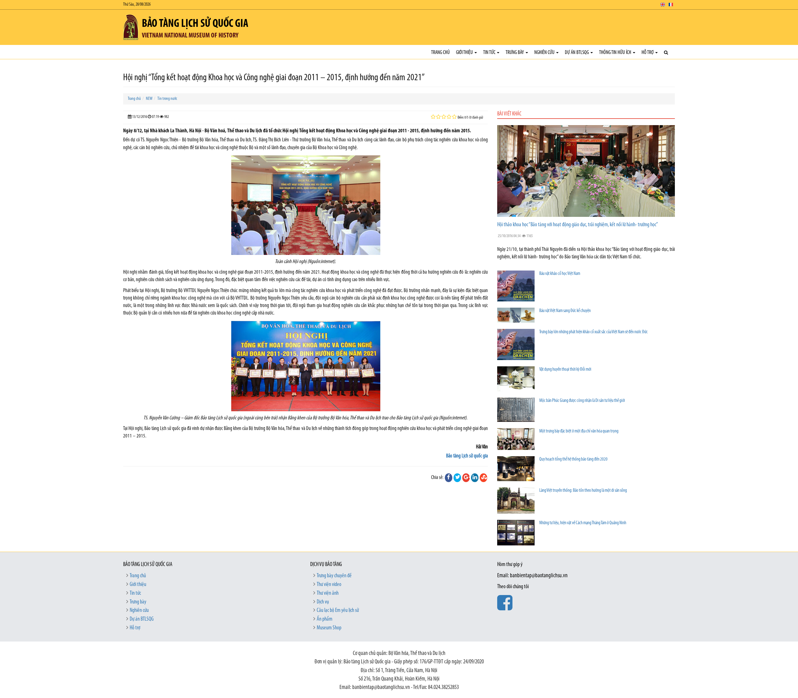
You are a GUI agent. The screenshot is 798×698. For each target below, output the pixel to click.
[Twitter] (457, 477)
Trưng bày (515, 52)
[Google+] (466, 477)
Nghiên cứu (544, 52)
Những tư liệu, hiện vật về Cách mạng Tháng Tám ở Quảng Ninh (582, 523)
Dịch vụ (323, 602)
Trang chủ (440, 52)
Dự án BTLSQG (577, 52)
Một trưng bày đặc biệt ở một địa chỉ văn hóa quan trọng (578, 431)
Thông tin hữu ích (615, 52)
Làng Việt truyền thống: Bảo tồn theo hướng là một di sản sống (583, 490)
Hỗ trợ (648, 52)
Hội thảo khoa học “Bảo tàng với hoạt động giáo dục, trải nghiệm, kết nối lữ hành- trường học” (577, 225)
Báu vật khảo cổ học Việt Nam (559, 273)
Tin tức (489, 52)
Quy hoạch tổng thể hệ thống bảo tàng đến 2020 (573, 459)
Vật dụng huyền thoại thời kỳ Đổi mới (565, 369)
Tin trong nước (167, 98)
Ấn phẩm (324, 619)
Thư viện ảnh (328, 593)
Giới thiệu (465, 52)
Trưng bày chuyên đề (334, 576)
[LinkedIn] (474, 477)
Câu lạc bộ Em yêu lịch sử (338, 610)
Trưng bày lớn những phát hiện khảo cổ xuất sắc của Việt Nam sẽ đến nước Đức (593, 332)
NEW (149, 98)
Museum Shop (329, 628)
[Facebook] (448, 477)
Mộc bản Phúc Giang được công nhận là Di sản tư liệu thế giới (582, 400)
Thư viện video (329, 585)
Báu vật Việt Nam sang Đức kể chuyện (565, 311)
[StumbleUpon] (483, 477)
